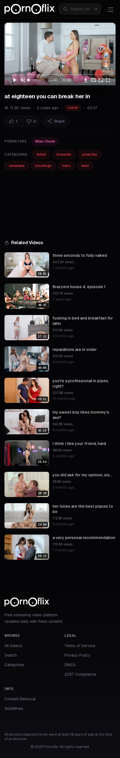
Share (59, 121)
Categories (14, 664)
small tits (89, 154)
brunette (64, 154)
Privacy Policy (77, 655)
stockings (43, 165)
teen (85, 165)
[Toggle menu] (110, 9)
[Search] (95, 9)
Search (10, 655)
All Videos (13, 645)
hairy (66, 165)
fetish (41, 154)
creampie (17, 165)
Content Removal (19, 698)
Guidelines (13, 708)
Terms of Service (79, 645)
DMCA (70, 664)
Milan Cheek (45, 141)
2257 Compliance (80, 674)
